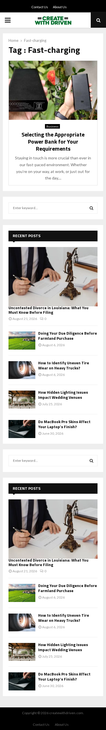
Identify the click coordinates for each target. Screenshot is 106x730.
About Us (60, 7)
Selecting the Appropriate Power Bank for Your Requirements (53, 141)
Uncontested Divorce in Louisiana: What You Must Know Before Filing (48, 310)
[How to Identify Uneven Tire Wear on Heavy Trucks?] (21, 370)
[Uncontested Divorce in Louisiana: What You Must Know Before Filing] (53, 276)
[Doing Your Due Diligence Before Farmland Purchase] (21, 340)
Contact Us (39, 7)
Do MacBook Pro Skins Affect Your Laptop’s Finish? (64, 424)
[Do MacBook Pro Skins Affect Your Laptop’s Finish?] (21, 429)
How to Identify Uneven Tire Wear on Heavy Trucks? (63, 365)
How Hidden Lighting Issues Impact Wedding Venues (63, 394)
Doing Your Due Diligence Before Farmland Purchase (67, 335)
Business (52, 126)
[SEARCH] (91, 208)
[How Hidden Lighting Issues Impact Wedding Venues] (21, 399)
